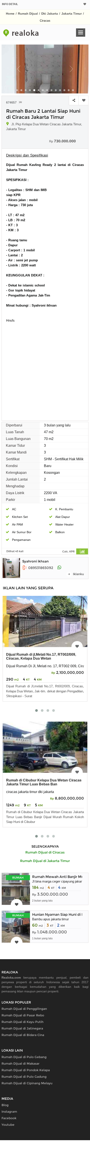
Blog (5, 1105)
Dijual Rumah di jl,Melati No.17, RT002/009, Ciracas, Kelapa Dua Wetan (41, 656)
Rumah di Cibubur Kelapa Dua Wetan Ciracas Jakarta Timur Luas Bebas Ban (43, 782)
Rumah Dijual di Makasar (21, 1064)
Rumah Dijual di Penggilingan (24, 1009)
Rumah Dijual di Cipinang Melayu (27, 1083)
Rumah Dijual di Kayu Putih (22, 1022)
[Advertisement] (45, 370)
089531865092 (40, 568)
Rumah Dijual (28, 13)
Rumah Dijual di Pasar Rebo (23, 1015)
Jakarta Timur (71, 13)
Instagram (9, 1112)
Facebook (9, 1118)
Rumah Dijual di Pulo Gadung (24, 1077)
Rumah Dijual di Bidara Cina (23, 1035)
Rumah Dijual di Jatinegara (22, 1028)
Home (10, 13)
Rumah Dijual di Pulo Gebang (24, 1057)
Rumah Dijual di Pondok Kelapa (26, 1070)
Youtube (8, 1125)
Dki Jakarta (49, 13)
